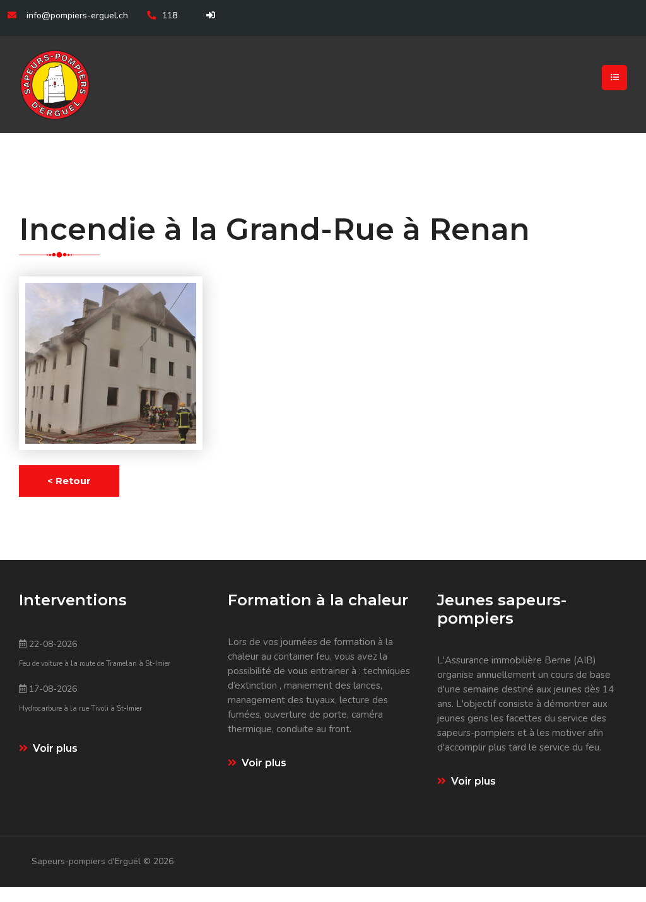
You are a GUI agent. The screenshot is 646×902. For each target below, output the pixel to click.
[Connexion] (208, 15)
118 (169, 15)
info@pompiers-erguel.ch (77, 15)
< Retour (69, 481)
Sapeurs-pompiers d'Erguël (87, 861)
